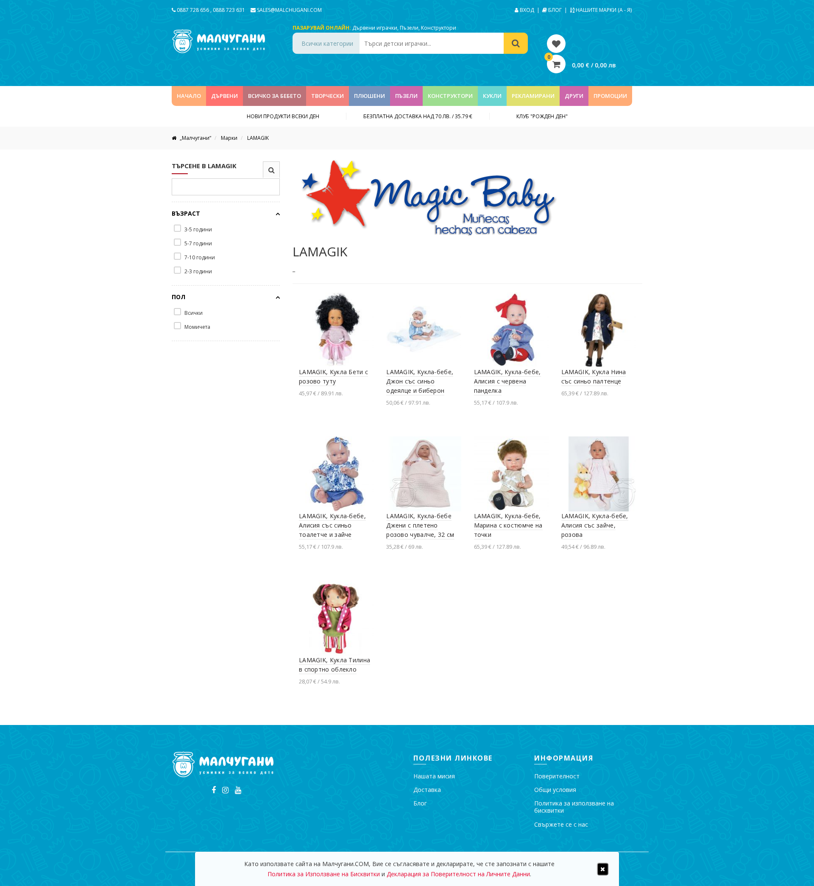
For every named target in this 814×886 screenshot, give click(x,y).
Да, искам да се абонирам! (499, 498)
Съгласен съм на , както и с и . (498, 465)
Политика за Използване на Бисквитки (511, 466)
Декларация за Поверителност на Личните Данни (458, 874)
